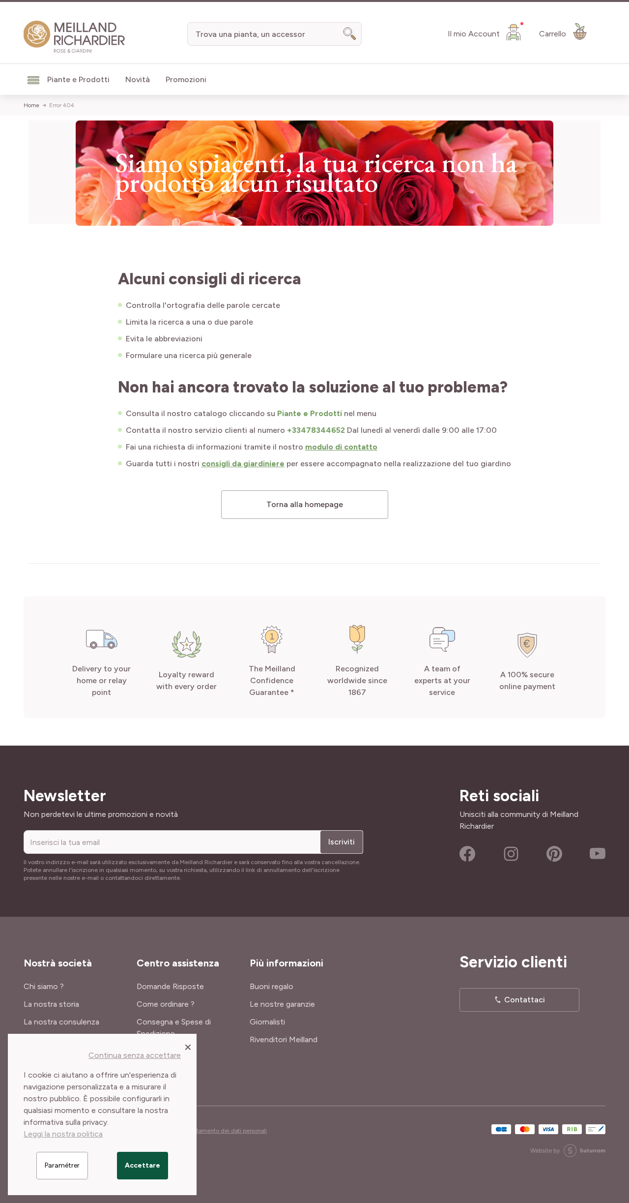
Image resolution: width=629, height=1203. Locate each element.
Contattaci (524, 999)
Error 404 (61, 105)
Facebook (467, 854)
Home (31, 105)
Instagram (511, 854)
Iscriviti (341, 841)
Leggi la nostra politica (63, 1134)
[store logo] (74, 37)
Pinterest (554, 854)
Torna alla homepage (304, 504)
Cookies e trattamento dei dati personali (213, 1130)
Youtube (597, 854)
